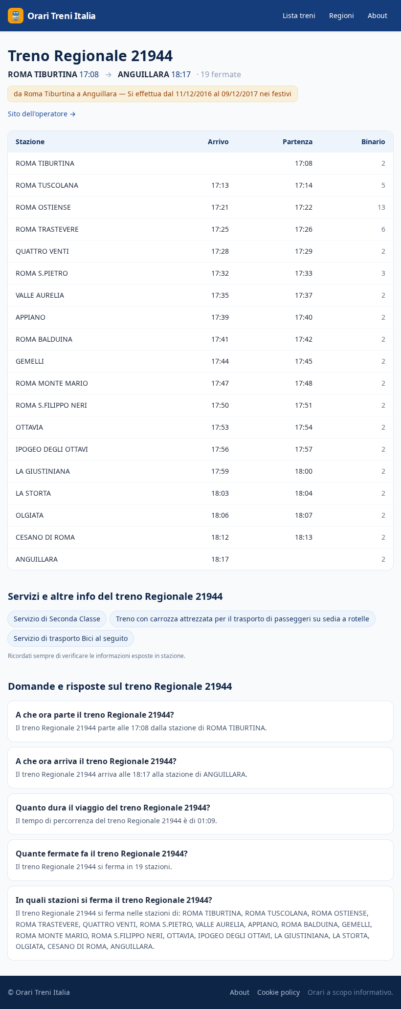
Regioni (341, 15)
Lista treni (299, 15)
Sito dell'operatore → (42, 113)
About (377, 15)
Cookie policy (278, 992)
